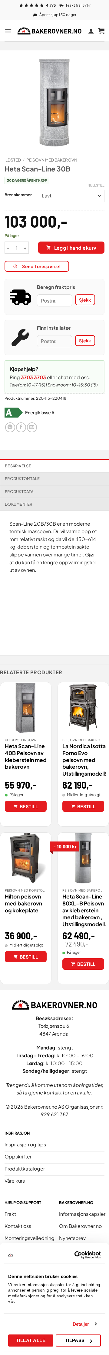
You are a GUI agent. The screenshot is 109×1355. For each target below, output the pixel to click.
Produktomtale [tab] (22, 478)
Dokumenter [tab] (18, 504)
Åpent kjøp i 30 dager (57, 14)
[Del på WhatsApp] (10, 427)
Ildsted (13, 159)
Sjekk (85, 300)
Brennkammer (18, 195)
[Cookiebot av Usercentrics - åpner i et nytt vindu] (76, 1255)
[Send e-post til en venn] (32, 427)
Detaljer (81, 1324)
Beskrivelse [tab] (18, 465)
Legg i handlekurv (75, 248)
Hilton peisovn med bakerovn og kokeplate (23, 903)
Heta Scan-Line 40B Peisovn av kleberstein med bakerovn (26, 756)
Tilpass (75, 1340)
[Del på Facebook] (21, 427)
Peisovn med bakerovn (51, 159)
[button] (8, 31)
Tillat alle (30, 1340)
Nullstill (96, 185)
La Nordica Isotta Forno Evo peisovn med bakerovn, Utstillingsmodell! (84, 760)
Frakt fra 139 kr (78, 5)
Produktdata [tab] (19, 491)
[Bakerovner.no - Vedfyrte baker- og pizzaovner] (50, 31)
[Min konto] (91, 30)
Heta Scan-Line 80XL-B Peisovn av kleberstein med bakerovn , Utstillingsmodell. (84, 910)
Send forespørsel (41, 266)
